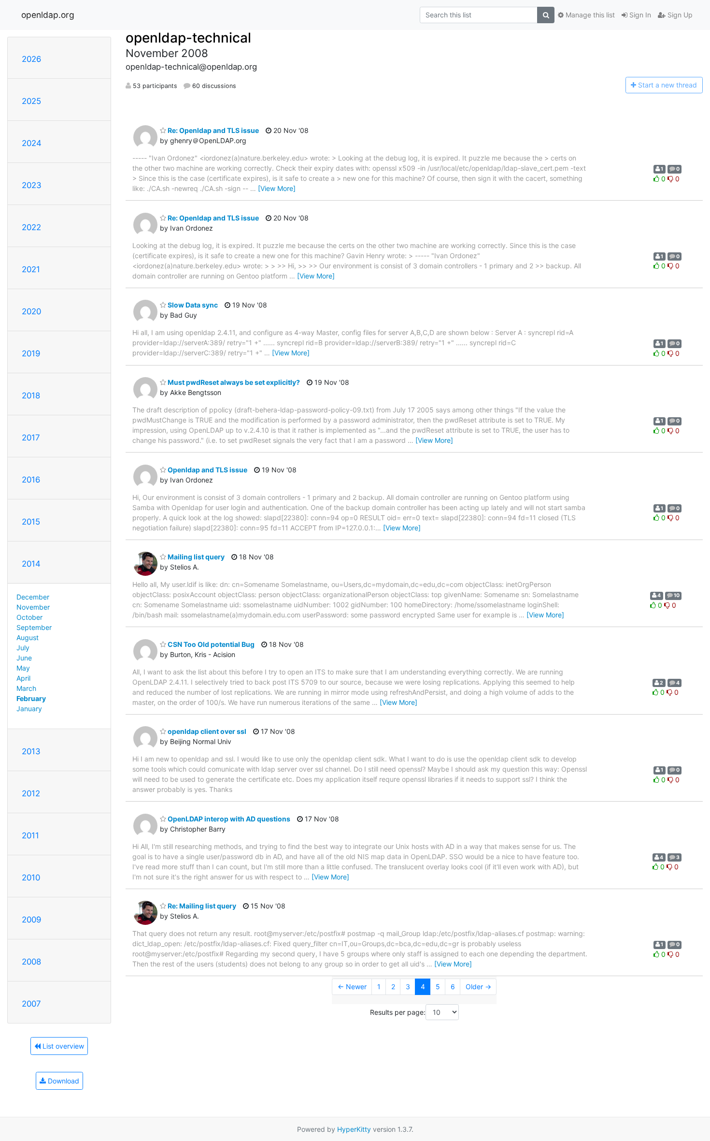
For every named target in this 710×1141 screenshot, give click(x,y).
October (29, 617)
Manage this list (589, 15)
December (32, 597)
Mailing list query (195, 557)
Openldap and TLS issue (206, 470)
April (23, 678)
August (27, 637)
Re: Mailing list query (201, 906)
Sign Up (679, 15)
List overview (62, 1046)
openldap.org (47, 15)
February (31, 698)
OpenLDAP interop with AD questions (228, 819)
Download (62, 1081)
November (33, 607)
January (29, 708)
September (34, 627)
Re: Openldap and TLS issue (212, 130)
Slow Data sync (192, 305)
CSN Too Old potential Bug (210, 644)
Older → (478, 986)
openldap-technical (188, 37)
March (26, 688)
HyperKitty (354, 1129)
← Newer (352, 986)
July (22, 648)
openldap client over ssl (206, 731)
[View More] (277, 188)
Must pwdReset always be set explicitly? (233, 382)
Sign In (639, 15)
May (23, 668)
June (24, 658)
